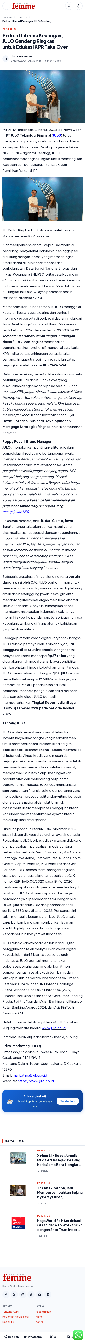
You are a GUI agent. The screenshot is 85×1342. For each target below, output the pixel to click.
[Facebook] (5, 1294)
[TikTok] (31, 1294)
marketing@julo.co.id (30, 1075)
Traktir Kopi (67, 1101)
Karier (39, 1316)
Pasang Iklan (43, 1311)
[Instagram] (22, 1294)
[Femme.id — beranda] (38, 6)
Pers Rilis (9, 29)
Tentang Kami (10, 1311)
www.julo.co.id (54, 1028)
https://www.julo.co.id (36, 1081)
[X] (14, 1294)
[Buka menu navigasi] (6, 6)
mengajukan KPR (15, 511)
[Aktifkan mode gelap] (79, 6)
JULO (57, 135)
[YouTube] (39, 1294)
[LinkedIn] (47, 1294)
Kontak (40, 1321)
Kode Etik (8, 1321)
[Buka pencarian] (69, 6)
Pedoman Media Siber (15, 1316)
